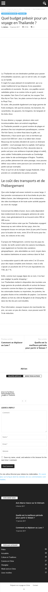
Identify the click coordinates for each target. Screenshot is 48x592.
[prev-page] (22, 401)
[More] (27, 33)
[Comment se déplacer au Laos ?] (7, 531)
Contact (35, 585)
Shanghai (4, 565)
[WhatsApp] (21, 33)
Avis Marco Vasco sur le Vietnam (30, 503)
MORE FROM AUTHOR (32, 376)
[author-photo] (24, 360)
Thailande (27, 9)
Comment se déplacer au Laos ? (12, 343)
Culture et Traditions (8, 557)
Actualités (5, 553)
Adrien (5, 27)
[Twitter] (9, 33)
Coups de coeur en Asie (14, 9)
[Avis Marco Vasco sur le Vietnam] (7, 506)
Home (3, 9)
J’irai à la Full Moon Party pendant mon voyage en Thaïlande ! (8, 394)
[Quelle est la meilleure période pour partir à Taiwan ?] (7, 519)
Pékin (3, 549)
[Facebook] (3, 33)
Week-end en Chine (8, 569)
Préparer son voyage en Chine (20, 585)
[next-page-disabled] (25, 401)
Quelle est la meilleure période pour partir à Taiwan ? (36, 345)
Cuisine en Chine (7, 561)
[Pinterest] (15, 33)
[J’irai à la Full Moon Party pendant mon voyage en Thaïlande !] (8, 385)
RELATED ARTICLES (14, 376)
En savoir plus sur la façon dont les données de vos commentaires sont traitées (23, 477)
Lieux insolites (6, 573)
